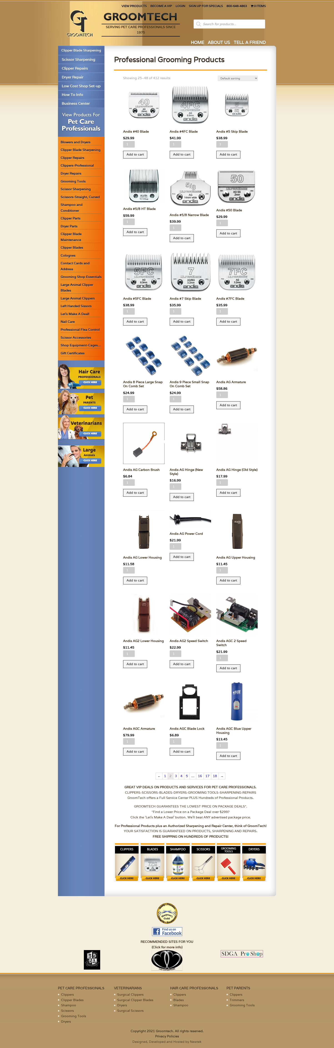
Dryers (66, 1021)
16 (200, 776)
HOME (197, 43)
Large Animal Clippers (78, 298)
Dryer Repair (72, 77)
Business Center (76, 103)
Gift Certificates (73, 353)
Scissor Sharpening (78, 59)
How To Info (72, 94)
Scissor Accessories (76, 338)
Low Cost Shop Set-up (81, 86)
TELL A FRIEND (250, 43)
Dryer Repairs (71, 173)
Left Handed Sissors (76, 306)
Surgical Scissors (130, 1011)
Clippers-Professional (77, 165)
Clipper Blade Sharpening (81, 50)
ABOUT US (219, 43)
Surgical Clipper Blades (135, 1000)
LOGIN (180, 6)
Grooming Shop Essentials (81, 277)
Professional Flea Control (80, 330)
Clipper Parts (70, 218)
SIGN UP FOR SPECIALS (206, 6)
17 (207, 776)
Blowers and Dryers (75, 142)
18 (215, 776)
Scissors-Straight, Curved (80, 197)
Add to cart (135, 154)
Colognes (68, 255)
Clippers (67, 994)
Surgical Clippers (130, 994)
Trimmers (237, 1000)
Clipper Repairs (75, 68)
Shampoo (68, 1005)
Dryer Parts (69, 226)
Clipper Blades (72, 248)
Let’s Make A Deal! (75, 314)
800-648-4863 (237, 6)
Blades (178, 1000)
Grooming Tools (73, 181)
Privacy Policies (167, 1036)
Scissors (67, 1011)
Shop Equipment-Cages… (81, 345)
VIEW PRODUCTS (134, 6)
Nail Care (68, 322)
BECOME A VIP (161, 6)
